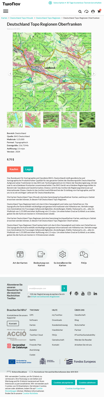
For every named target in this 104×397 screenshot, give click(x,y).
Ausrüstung (34, 350)
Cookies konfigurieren (75, 388)
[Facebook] (71, 293)
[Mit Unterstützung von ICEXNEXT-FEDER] (52, 361)
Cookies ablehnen (87, 382)
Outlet (32, 354)
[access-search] (80, 12)
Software (34, 320)
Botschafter (80, 325)
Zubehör (33, 330)
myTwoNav (57, 315)
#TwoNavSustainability (85, 335)
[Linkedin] (95, 293)
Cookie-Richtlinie (30, 393)
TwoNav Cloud (36, 335)
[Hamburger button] (5, 11)
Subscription (77, 2)
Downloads (57, 320)
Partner (78, 330)
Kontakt (13, 323)
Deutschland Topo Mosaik (21, 18)
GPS (31, 315)
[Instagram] (89, 293)
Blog (77, 320)
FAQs (54, 335)
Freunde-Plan (35, 344)
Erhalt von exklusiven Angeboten (45, 296)
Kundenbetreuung (60, 325)
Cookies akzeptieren (63, 382)
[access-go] (86, 12)
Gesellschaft (80, 315)
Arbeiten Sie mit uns (83, 344)
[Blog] (76, 293)
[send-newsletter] (64, 288)
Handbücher (57, 330)
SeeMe (33, 340)
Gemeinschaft (58, 340)
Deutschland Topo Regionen (48, 18)
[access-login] (93, 12)
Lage (28, 169)
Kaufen (14, 169)
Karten (4, 18)
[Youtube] (83, 293)
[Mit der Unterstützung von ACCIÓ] (17, 339)
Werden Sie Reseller (83, 340)
